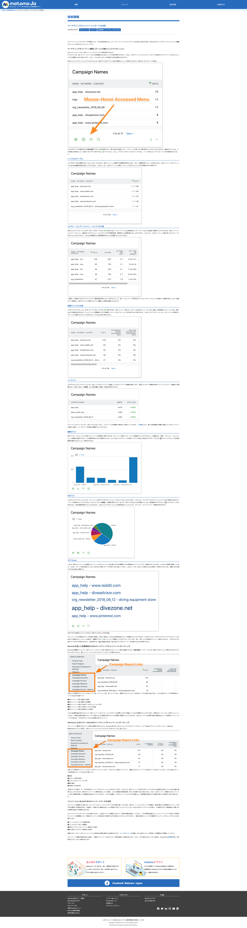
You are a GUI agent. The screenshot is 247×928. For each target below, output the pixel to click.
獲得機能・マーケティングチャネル (109, 30)
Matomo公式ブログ (74, 901)
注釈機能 (169, 837)
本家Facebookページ (74, 908)
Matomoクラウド (150, 898)
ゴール (122, 833)
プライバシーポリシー (113, 906)
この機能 (140, 425)
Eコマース (128, 833)
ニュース (124, 4)
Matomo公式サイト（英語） (76, 898)
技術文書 (173, 4)
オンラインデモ (72, 906)
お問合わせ (221, 4)
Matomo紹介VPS (150, 901)
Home (4, 10)
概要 (76, 4)
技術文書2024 (11, 10)
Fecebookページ (111, 901)
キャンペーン (84, 30)
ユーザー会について (112, 898)
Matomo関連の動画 (74, 910)
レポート (93, 30)
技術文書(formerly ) (74, 913)
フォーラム (71, 903)
